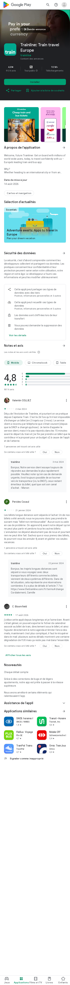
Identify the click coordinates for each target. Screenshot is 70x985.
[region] (35, 68)
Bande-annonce (34, 29)
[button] (37, 71)
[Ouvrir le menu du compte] (64, 5)
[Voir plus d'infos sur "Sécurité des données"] (64, 253)
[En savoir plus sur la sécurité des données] (18, 335)
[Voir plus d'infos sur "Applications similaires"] (64, 711)
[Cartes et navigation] (19, 193)
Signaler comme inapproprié (24, 758)
